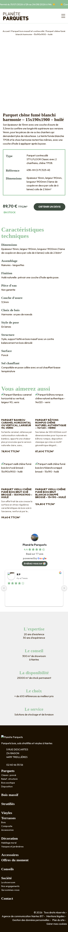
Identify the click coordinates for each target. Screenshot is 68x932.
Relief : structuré (9, 779)
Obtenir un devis (49, 206)
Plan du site (58, 920)
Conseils (7, 869)
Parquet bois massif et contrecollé (27, 31)
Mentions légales (55, 916)
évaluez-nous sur (33, 563)
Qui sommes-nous (10, 890)
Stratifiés (8, 804)
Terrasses (8, 818)
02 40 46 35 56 (14, 764)
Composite (6, 826)
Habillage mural (8, 842)
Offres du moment (14, 860)
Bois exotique (8, 782)
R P (18, 574)
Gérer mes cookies (56, 923)
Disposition (7, 786)
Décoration (9, 838)
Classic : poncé (8, 775)
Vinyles (6, 813)
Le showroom (8, 882)
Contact (7, 898)
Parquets (8, 771)
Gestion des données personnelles (30, 920)
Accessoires (7, 830)
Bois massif (9, 795)
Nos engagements (10, 886)
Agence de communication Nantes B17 (22, 916)
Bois (3, 822)
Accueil (6, 31)
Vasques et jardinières (12, 846)
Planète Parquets (35, 545)
